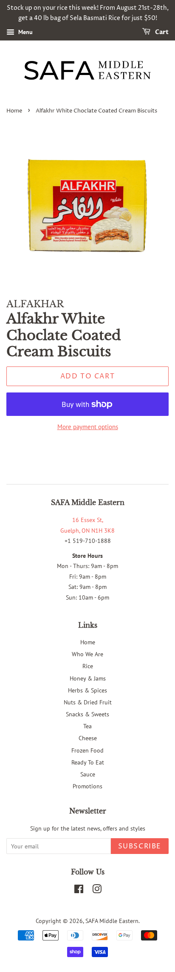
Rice (87, 666)
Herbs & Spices (87, 690)
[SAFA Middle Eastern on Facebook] (79, 890)
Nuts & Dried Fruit (88, 702)
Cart (161, 32)
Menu (25, 32)
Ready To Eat (87, 762)
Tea (87, 726)
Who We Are (87, 654)
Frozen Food (87, 750)
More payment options (87, 427)
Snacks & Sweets (87, 714)
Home (14, 111)
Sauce (87, 774)
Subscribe (139, 846)
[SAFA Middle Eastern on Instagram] (97, 890)
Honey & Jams (88, 678)
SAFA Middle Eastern (111, 921)
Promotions (87, 786)
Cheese (88, 738)
